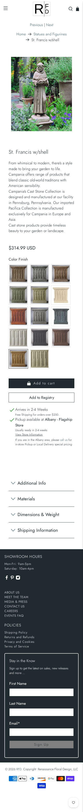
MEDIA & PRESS (15, 601)
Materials (26, 498)
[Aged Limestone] (18, 274)
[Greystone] (39, 316)
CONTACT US (14, 606)
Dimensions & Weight (38, 514)
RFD (18, 769)
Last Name (17, 703)
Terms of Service (16, 646)
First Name (18, 683)
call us (64, 440)
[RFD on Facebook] (6, 579)
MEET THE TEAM (16, 597)
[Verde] (39, 359)
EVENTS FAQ (14, 615)
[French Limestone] (61, 295)
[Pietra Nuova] (61, 337)
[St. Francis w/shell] (41, 94)
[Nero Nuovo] (39, 337)
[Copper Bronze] (18, 295)
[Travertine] (18, 359)
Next (49, 24)
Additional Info (31, 483)
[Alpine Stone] (39, 274)
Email (14, 723)
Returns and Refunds (19, 637)
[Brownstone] (61, 274)
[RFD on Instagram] (18, 579)
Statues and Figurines (50, 34)
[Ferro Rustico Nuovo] (18, 316)
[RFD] (41, 9)
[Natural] (18, 337)
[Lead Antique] (61, 316)
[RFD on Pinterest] (12, 579)
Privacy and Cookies (19, 641)
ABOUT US (11, 592)
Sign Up (41, 744)
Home (21, 34)
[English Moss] (39, 295)
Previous (36, 24)
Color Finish (18, 259)
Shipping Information (37, 530)
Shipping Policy (15, 632)
